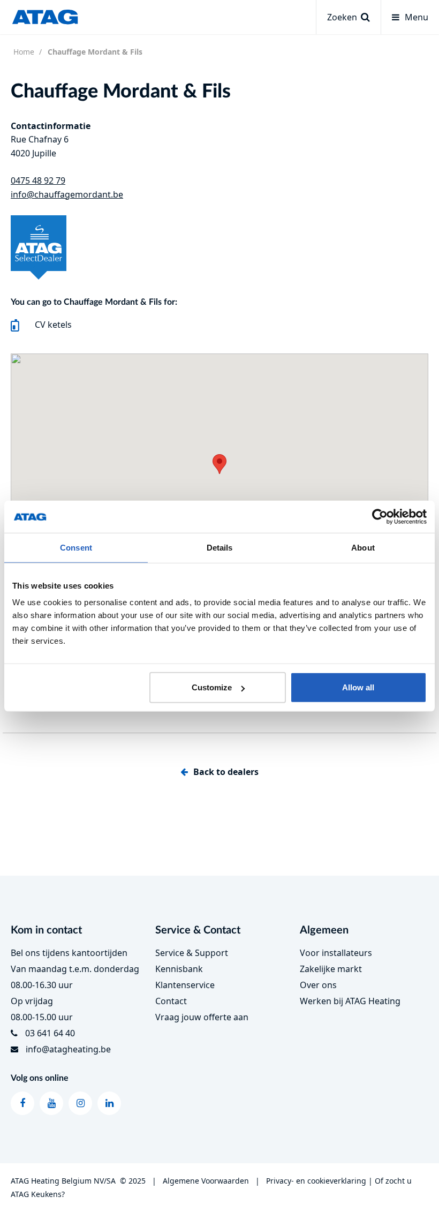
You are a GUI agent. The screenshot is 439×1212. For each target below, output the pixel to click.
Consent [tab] (76, 547)
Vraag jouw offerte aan (201, 1017)
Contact (171, 1001)
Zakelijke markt (331, 969)
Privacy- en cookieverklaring (316, 1181)
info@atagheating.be (68, 1049)
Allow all (358, 687)
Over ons (318, 985)
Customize (212, 687)
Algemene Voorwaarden (206, 1181)
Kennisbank (179, 969)
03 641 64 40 (50, 1033)
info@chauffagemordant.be (67, 194)
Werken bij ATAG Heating (350, 1001)
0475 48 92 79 (38, 180)
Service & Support (191, 953)
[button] (219, 464)
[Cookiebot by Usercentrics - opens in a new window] (380, 516)
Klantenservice (185, 985)
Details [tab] (220, 547)
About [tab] (363, 547)
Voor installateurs (336, 953)
